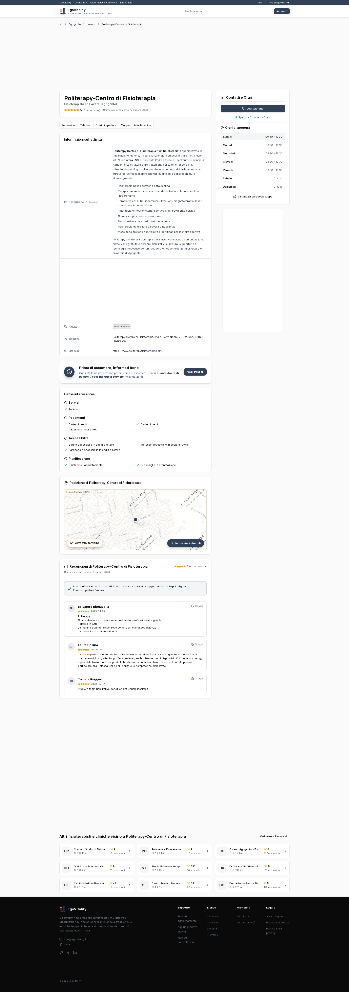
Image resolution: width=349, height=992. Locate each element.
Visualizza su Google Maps (255, 196)
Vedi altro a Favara (272, 836)
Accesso (281, 11)
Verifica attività (246, 922)
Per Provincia (193, 11)
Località (212, 928)
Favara (91, 24)
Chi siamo (213, 916)
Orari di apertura (106, 125)
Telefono (85, 125)
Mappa (125, 125)
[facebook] (68, 953)
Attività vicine (142, 125)
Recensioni (69, 125)
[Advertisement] (174, 57)
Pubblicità (243, 916)
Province (212, 934)
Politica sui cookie (277, 922)
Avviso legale (274, 916)
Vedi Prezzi (195, 371)
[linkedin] (75, 953)
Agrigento (74, 24)
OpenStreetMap (75, 492)
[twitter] (61, 953)
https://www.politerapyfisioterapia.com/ (137, 350)
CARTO (88, 492)
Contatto (212, 922)
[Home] (60, 24)
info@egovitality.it (279, 2)
